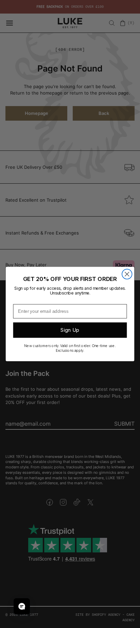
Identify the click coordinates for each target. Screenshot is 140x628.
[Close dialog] (127, 274)
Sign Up (69, 330)
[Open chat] (22, 606)
